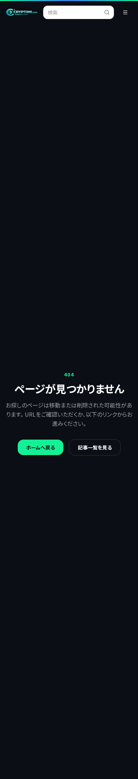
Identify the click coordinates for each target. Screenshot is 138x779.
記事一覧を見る (95, 447)
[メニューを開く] (125, 12)
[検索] (109, 12)
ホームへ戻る (40, 447)
